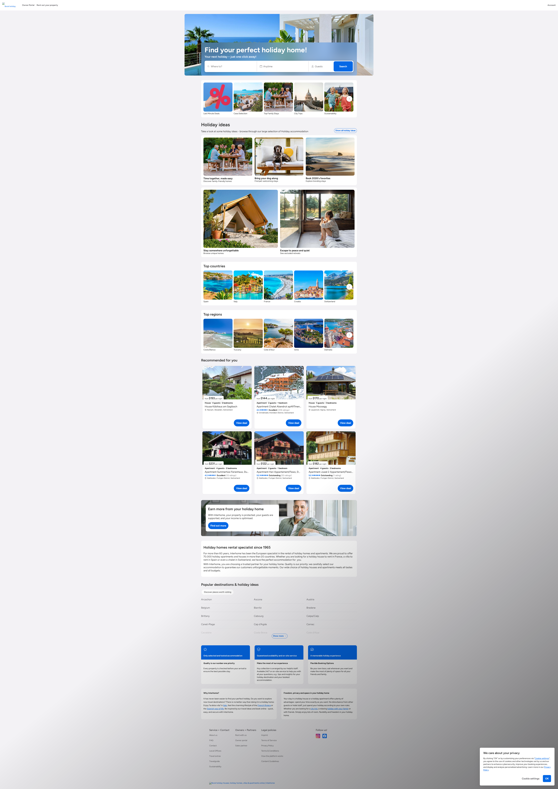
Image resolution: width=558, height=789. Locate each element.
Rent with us (241, 735)
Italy (225, 705)
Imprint (264, 735)
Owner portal (241, 740)
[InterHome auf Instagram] (318, 736)
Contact (213, 745)
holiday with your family (337, 708)
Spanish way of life (215, 708)
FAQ (211, 740)
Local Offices (215, 751)
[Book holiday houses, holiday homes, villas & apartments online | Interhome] (242, 783)
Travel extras (215, 756)
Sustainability (215, 766)
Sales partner (241, 745)
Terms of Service (269, 740)
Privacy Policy (267, 745)
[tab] (218, 592)
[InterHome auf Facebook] (324, 736)
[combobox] (232, 66)
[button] (282, 66)
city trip (314, 708)
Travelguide (214, 761)
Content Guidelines (270, 761)
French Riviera (264, 705)
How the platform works (272, 756)
